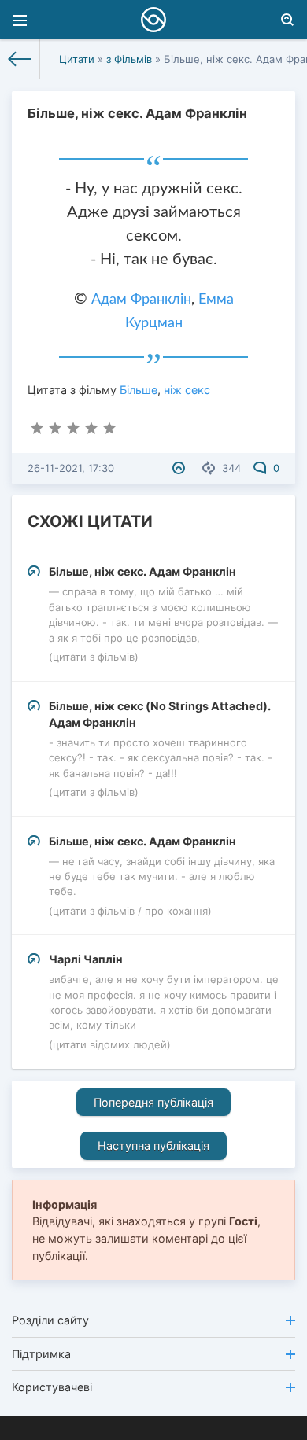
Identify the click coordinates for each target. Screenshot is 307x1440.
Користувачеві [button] (52, 1387)
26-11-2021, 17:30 (71, 468)
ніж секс (187, 389)
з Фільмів (129, 59)
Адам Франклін (141, 300)
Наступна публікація (153, 1145)
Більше (138, 389)
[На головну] (20, 59)
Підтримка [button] (41, 1354)
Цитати (76, 59)
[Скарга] (180, 468)
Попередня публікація (153, 1102)
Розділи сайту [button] (50, 1320)
